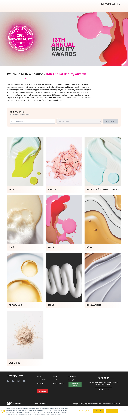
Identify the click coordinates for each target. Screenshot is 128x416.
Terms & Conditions (58, 383)
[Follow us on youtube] (24, 381)
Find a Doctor (72, 376)
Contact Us (40, 376)
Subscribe (42, 391)
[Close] (125, 411)
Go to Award (110, 121)
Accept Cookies (111, 411)
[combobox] (32, 121)
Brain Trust (56, 380)
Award (58, 118)
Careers (55, 376)
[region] (64, 411)
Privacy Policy (72, 380)
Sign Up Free (103, 390)
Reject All (98, 411)
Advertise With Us (42, 380)
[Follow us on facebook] (8, 381)
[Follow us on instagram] (19, 381)
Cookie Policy (40, 383)
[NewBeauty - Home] (15, 376)
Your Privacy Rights (75, 384)
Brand (12, 118)
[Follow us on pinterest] (13, 381)
